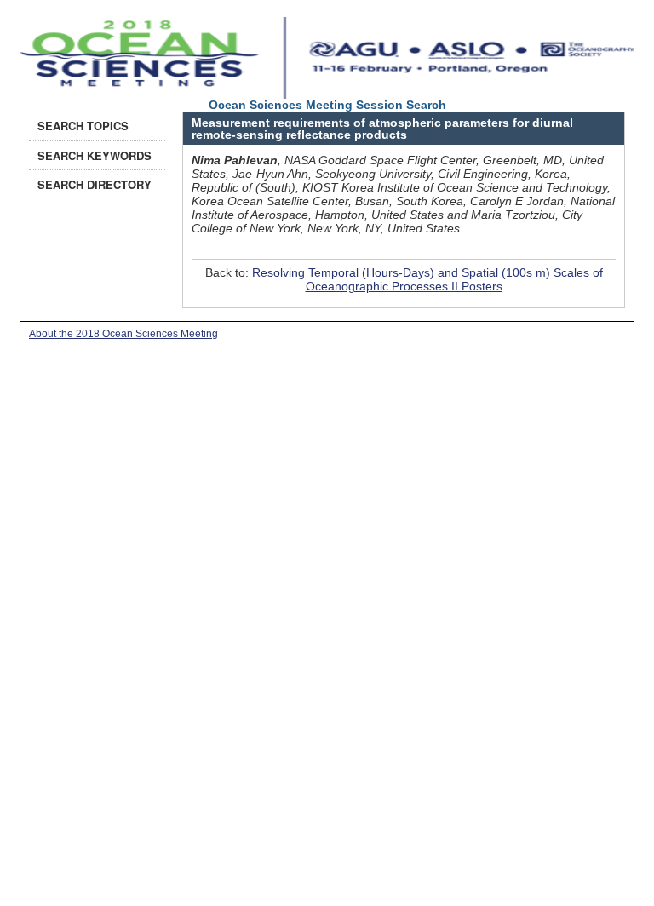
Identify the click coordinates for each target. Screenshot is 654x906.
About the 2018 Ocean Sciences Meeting (123, 334)
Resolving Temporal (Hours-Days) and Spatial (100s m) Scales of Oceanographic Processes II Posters (427, 279)
